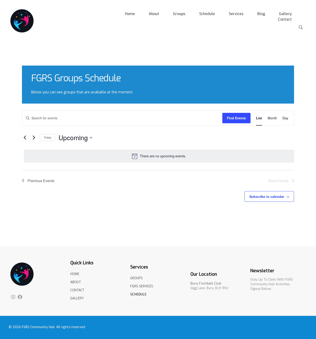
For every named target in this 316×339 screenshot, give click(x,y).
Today (47, 137)
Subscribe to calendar (266, 196)
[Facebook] (20, 297)
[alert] (159, 156)
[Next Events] (34, 137)
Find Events (236, 118)
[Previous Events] (25, 137)
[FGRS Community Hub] (22, 20)
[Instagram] (13, 297)
